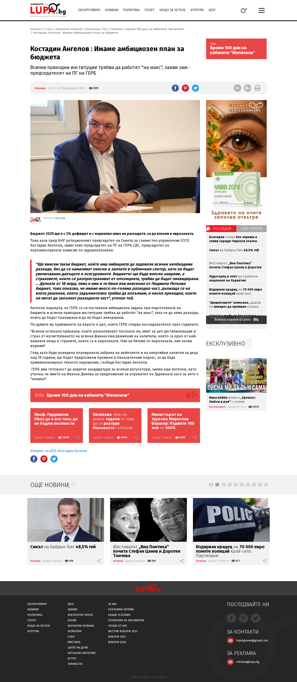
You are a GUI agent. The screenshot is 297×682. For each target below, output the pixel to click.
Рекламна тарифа (121, 609)
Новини (111, 10)
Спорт (149, 10)
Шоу (212, 10)
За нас (112, 604)
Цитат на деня (78, 647)
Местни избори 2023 (122, 631)
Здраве (73, 609)
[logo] (48, 10)
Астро (72, 658)
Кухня (72, 620)
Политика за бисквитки (126, 620)
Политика (131, 10)
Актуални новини (68, 29)
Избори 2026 (117, 642)
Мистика (74, 642)
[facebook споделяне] (175, 88)
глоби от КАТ (117, 626)
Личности (75, 664)
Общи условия (119, 615)
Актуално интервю (82, 653)
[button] (211, 485)
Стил (71, 636)
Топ (105, 29)
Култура (197, 10)
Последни (222, 228)
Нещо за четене (172, 10)
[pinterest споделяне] (185, 88)
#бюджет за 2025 (43, 451)
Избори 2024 (117, 636)
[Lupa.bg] (35, 221)
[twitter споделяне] (195, 88)
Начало (36, 29)
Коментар (75, 631)
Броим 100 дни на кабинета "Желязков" (155, 29)
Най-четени (251, 228)
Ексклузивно (89, 10)
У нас (48, 29)
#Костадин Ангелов (72, 451)
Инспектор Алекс (80, 615)
